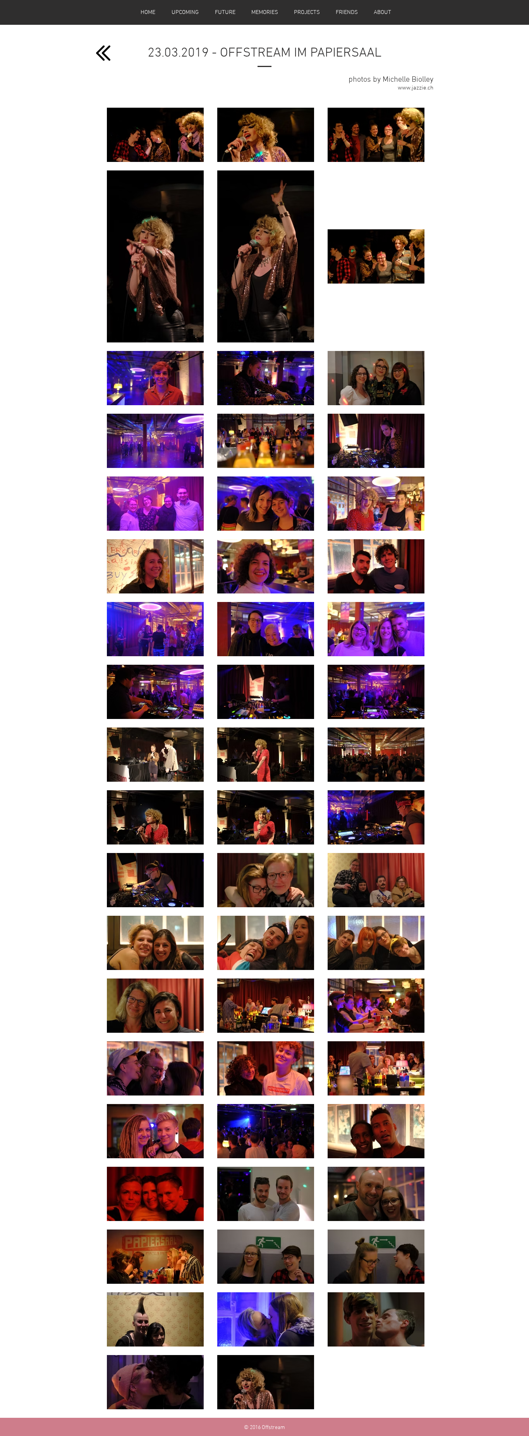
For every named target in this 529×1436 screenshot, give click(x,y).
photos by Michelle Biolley (391, 79)
